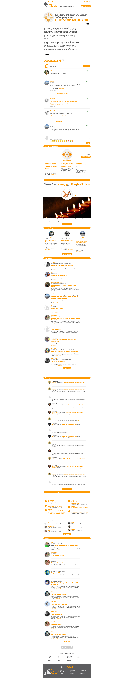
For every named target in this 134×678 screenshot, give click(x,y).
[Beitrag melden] (87, 58)
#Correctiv (66, 19)
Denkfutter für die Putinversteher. (59, 594)
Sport (78, 656)
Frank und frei (53, 262)
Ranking (72, 673)
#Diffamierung (57, 295)
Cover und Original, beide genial (59, 604)
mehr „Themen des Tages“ (67, 223)
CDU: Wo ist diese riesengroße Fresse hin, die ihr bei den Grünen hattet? (65, 583)
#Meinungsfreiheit (57, 283)
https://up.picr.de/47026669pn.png (58, 115)
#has (59, 543)
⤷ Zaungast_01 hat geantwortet (61, 119)
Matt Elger (52, 81)
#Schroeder (56, 306)
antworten (51, 90)
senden (88, 143)
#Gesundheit (71, 186)
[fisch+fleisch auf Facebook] (62, 647)
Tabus (59, 657)
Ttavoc (52, 570)
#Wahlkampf (60, 592)
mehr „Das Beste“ (67, 534)
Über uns (62, 670)
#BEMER (55, 359)
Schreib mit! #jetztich (85, 6)
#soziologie (61, 263)
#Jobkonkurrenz (57, 553)
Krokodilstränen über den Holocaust (67, 241)
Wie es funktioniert (64, 671)
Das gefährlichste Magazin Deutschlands (79, 507)
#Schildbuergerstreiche (65, 349)
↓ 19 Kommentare (59, 94)
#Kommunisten (79, 239)
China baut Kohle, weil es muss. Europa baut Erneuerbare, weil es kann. (65, 318)
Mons (51, 70)
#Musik (55, 602)
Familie (59, 659)
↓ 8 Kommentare (59, 121)
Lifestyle (59, 662)
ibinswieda (54, 396)
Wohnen (69, 660)
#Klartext (55, 338)
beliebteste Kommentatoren (76, 520)
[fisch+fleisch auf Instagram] (68, 647)
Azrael (75, 195)
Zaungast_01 (52, 98)
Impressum (72, 670)
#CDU (55, 581)
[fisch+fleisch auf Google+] (71, 647)
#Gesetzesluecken (57, 349)
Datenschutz (73, 671)
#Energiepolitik (57, 316)
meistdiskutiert (74, 497)
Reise (59, 656)
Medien (78, 657)
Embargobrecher (51, 500)
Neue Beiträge (48, 258)
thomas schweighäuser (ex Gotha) (57, 282)
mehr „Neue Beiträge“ (67, 368)
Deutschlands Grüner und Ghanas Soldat (79, 512)
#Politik (58, 19)
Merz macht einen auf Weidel (50, 241)
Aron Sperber (73, 510)
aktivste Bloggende (51, 520)
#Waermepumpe (59, 581)
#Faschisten (84, 238)
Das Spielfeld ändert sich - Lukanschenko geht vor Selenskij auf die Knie (67, 165)
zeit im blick (50, 530)
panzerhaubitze (58, 13)
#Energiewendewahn (60, 328)
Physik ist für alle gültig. (53, 502)
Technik (49, 659)
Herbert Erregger (54, 358)
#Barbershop (56, 612)
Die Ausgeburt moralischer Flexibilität (82, 164)
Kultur (49, 662)
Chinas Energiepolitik (56, 330)
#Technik (53, 316)
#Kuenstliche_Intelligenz (68, 263)
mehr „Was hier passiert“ (67, 488)
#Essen (52, 273)
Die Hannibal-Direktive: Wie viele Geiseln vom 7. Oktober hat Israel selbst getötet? (51, 166)
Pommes (73, 506)
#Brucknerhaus (62, 571)
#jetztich (47, 538)
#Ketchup (55, 273)
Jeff (51, 305)
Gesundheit (69, 659)
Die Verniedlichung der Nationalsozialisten (82, 242)
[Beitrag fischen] (86, 66)
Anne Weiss (50, 509)
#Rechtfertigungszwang (73, 295)
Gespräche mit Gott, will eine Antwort (60, 563)
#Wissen (52, 263)
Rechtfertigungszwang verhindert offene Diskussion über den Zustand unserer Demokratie (65, 297)
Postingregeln (83, 670)
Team (61, 673)
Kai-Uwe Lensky (55, 404)
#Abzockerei (59, 359)
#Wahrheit (56, 622)
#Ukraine (60, 306)
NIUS (51, 237)
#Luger (58, 571)
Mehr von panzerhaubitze (51, 146)
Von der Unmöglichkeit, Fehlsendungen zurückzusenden (64, 351)
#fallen (61, 543)
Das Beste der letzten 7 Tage (52, 492)
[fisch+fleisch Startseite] (67, 4)
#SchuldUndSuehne (67, 238)
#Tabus (52, 561)
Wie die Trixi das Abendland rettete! (60, 275)
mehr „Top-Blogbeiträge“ (67, 254)
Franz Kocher (53, 580)
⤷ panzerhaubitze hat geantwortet (62, 93)
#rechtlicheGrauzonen (73, 349)
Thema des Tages (49, 180)
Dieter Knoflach (54, 348)
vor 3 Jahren (52, 82)
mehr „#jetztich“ (67, 641)
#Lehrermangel (63, 283)
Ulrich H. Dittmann (54, 336)
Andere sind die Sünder (56, 624)
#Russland (56, 592)
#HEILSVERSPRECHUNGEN (66, 359)
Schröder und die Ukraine (57, 308)
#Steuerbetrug (64, 612)
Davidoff (67, 237)
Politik (49, 656)
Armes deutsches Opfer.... (57, 555)
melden (55, 90)
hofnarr (52, 272)
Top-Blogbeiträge (49, 228)
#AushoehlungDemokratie (64, 295)
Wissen (49, 660)
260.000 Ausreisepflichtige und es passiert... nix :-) (65, 545)
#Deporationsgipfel (80, 19)
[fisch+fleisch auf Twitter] (65, 647)
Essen (59, 660)
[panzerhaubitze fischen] (86, 157)
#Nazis (80, 238)
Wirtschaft (69, 657)
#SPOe (55, 571)
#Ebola (78, 186)
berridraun (54, 382)
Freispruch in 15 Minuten (57, 573)
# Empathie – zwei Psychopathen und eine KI (62, 265)
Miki (52, 424)
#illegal (60, 612)
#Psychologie (56, 263)
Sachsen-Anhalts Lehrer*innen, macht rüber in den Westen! (63, 286)
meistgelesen (50, 497)
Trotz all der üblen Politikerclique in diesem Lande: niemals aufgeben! (63, 340)
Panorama (69, 656)
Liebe (49, 657)
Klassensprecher (54, 315)
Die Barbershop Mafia (56, 614)
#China (55, 328)
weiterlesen (53, 174)
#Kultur (52, 602)
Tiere (68, 662)
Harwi (72, 522)
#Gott (55, 561)
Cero (53, 481)
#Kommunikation (51, 238)
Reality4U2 (53, 542)
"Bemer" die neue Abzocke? (58, 361)
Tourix (83, 237)
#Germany (56, 543)
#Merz (56, 238)
